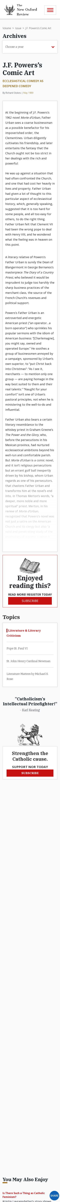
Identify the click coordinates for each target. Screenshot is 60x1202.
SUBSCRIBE (30, 601)
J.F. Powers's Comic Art (38, 28)
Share (54, 1195)
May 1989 (28, 92)
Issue (18, 28)
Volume (7, 28)
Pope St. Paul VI (17, 648)
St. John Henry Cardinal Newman (28, 661)
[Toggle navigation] (50, 10)
